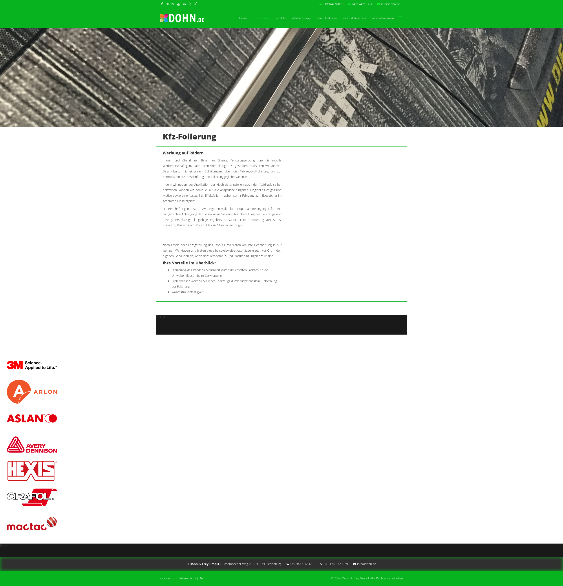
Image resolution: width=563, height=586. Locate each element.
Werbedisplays (302, 18)
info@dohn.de (390, 4)
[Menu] (400, 18)
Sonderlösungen (382, 18)
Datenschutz (187, 578)
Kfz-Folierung (261, 18)
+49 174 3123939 (362, 4)
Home (243, 18)
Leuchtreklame (327, 18)
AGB (202, 578)
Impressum (167, 578)
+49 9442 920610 (333, 4)
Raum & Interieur (354, 18)
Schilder (281, 18)
